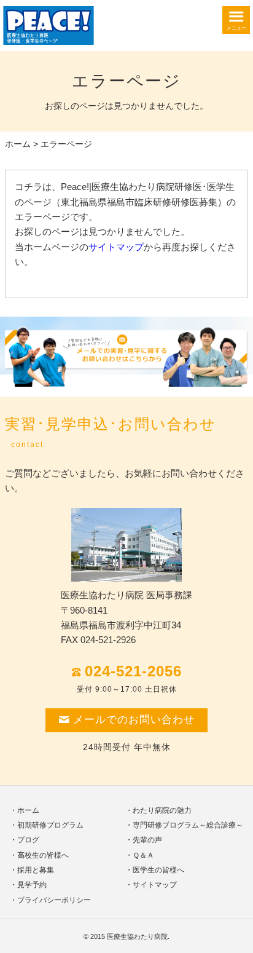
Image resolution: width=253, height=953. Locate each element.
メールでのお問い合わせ (134, 720)
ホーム (18, 144)
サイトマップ (116, 247)
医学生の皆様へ (158, 870)
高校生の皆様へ (43, 855)
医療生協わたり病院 (137, 936)
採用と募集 (35, 870)
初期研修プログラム (50, 825)
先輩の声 (147, 840)
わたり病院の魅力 (162, 810)
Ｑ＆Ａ (143, 855)
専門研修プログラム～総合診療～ (188, 825)
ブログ (28, 840)
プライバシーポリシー (54, 900)
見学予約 (32, 884)
